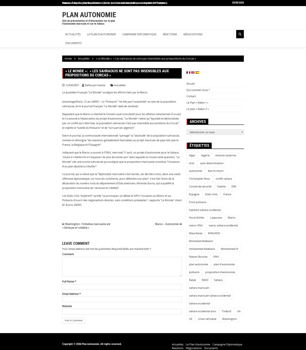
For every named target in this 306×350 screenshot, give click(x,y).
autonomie (195, 171)
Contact (191, 96)
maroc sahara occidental (223, 225)
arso (191, 163)
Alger (192, 155)
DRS (233, 186)
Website (67, 306)
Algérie (205, 155)
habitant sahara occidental (205, 210)
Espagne (194, 194)
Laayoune (216, 217)
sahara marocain (199, 288)
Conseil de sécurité (200, 186)
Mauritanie (195, 233)
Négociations (193, 34)
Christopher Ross (199, 178)
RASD (205, 280)
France (227, 194)
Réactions (170, 34)
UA (238, 311)
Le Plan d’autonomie (101, 34)
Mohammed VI (229, 249)
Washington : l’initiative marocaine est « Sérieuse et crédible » (86, 225)
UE (190, 319)
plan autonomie (198, 264)
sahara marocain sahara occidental (210, 295)
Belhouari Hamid (95, 85)
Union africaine (207, 319)
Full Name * (69, 281)
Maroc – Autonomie (167, 224)
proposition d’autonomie (220, 272)
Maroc (231, 217)
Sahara (218, 280)
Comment (68, 254)
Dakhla (221, 186)
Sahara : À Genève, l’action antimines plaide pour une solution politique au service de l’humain (113, 2)
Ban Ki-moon (215, 171)
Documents (73, 43)
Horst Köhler (196, 217)
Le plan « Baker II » (197, 109)
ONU (216, 256)
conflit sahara (224, 178)
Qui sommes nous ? (198, 90)
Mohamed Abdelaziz (201, 241)
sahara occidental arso (202, 311)
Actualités (73, 34)
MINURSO (214, 233)
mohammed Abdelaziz (202, 249)
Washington (229, 319)
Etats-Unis (211, 194)
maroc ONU (196, 225)
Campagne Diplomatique (139, 34)
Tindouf (226, 311)
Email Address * (71, 294)
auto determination (211, 163)
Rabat (192, 280)
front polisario (197, 202)
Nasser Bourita (198, 256)
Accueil (190, 83)
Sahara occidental (199, 303)
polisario (194, 272)
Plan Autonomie (89, 15)
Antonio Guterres (225, 155)
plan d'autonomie (224, 264)
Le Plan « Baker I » (197, 102)
